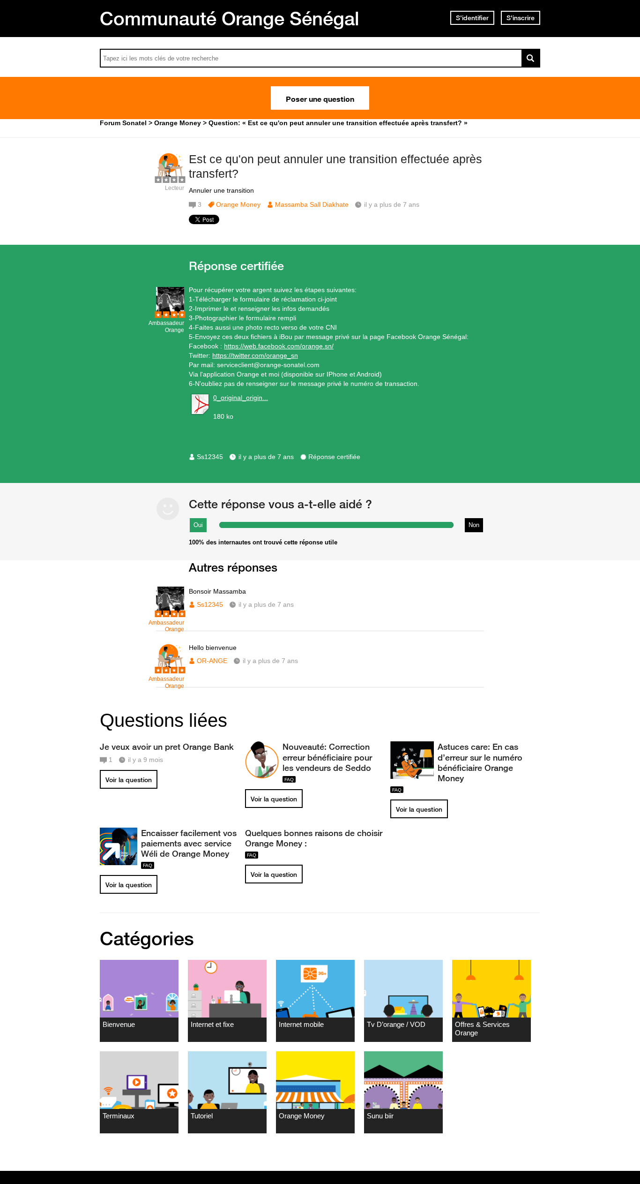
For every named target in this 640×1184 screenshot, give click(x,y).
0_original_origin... (240, 397)
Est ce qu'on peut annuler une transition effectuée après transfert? (335, 166)
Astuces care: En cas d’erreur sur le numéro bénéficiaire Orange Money (480, 762)
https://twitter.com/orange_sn (255, 355)
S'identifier (472, 18)
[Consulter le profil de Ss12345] (170, 313)
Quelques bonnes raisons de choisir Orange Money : (313, 838)
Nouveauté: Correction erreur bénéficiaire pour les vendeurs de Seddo (327, 756)
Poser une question (320, 98)
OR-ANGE (212, 660)
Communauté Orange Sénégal (229, 18)
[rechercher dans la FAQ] (530, 58)
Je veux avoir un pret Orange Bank (167, 746)
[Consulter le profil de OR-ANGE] (170, 668)
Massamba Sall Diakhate (312, 204)
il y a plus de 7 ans (266, 456)
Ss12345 (210, 456)
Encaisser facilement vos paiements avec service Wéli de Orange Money (189, 843)
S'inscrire (520, 18)
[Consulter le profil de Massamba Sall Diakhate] (170, 177)
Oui (198, 524)
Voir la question (128, 780)
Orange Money (238, 204)
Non (474, 524)
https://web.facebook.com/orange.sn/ (279, 346)
